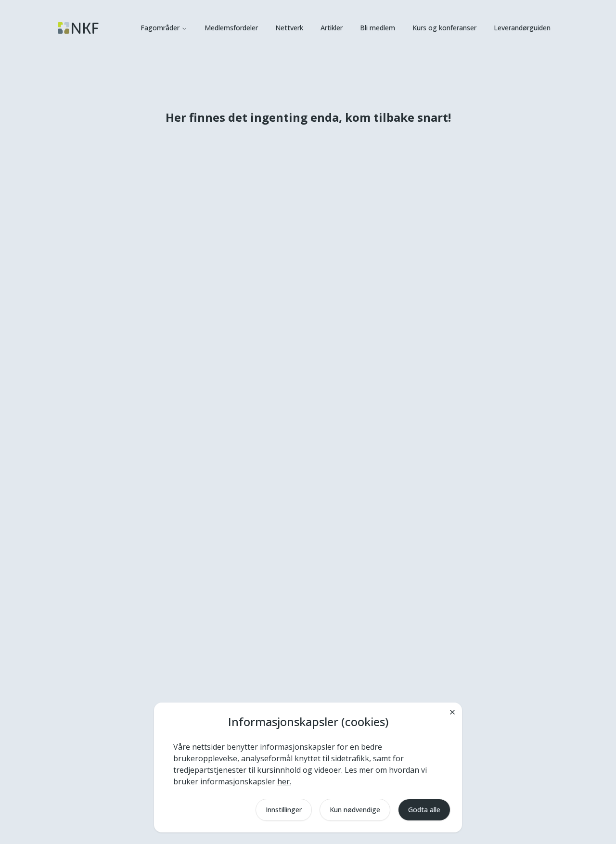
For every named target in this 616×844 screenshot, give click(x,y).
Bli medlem (377, 27)
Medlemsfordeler (231, 27)
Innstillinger (284, 809)
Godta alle (424, 809)
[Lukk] (452, 712)
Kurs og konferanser (444, 27)
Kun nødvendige (355, 809)
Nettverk (289, 27)
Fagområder (160, 27)
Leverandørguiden (522, 27)
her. (284, 781)
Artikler (332, 27)
